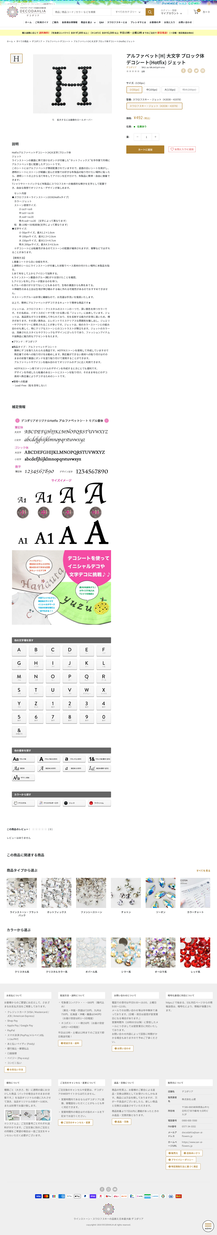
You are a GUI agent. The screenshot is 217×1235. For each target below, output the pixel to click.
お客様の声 (155, 22)
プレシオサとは (138, 22)
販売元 (174, 1153)
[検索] (150, 12)
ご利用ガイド (41, 22)
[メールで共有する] (202, 70)
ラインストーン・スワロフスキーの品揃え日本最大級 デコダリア (108, 1218)
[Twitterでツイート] (196, 70)
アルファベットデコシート (58, 41)
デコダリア (37, 41)
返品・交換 (123, 1121)
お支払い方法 (16, 1069)
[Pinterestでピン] (190, 70)
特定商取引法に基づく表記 (184, 1166)
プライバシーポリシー (182, 1159)
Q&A (101, 22)
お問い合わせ (185, 22)
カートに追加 (145, 149)
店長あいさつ (193, 1153)
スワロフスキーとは (117, 22)
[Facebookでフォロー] (102, 1189)
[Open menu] (208, 1226)
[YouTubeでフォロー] (115, 1189)
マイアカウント (170, 13)
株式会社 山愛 (189, 1099)
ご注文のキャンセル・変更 (76, 1122)
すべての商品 (22, 41)
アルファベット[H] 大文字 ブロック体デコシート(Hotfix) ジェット (104, 41)
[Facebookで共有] (183, 70)
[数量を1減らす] (137, 136)
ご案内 (55, 22)
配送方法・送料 (71, 1043)
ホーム (28, 22)
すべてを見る (203, 870)
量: (127, 136)
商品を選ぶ (86, 22)
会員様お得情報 (69, 22)
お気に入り (169, 22)
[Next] (210, 952)
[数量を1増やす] (155, 136)
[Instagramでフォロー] (108, 1189)
